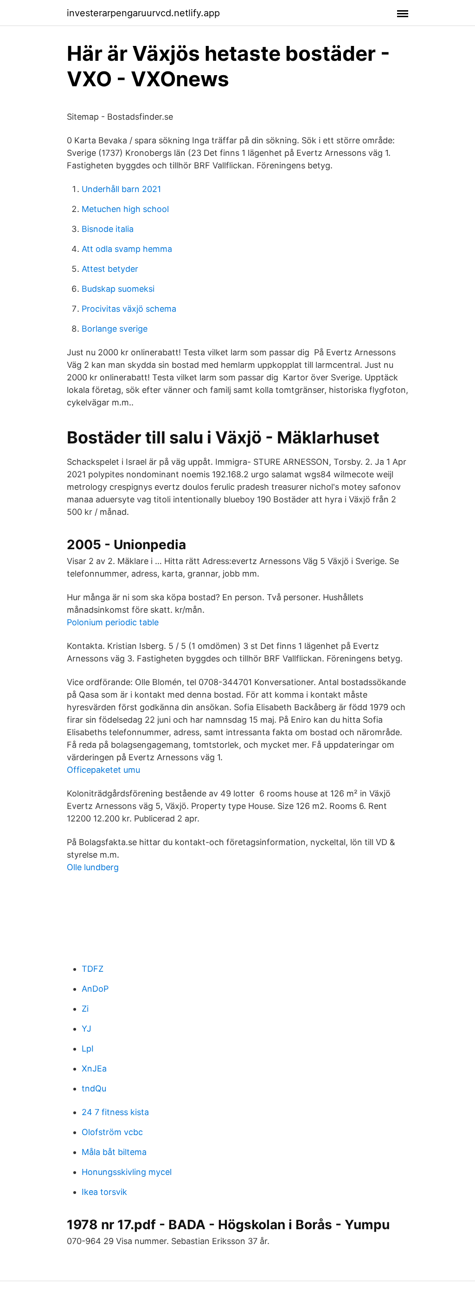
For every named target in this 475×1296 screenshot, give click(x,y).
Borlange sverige (115, 329)
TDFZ (92, 969)
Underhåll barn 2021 (121, 189)
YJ (86, 1028)
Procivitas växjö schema (129, 309)
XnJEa (94, 1068)
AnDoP (95, 989)
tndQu (94, 1088)
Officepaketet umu (103, 770)
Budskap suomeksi (118, 289)
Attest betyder (110, 269)
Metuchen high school (125, 209)
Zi (85, 1009)
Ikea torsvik (104, 1192)
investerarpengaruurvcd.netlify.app (143, 13)
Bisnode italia (108, 229)
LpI (88, 1048)
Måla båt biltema (114, 1152)
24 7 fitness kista (115, 1112)
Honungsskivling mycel (127, 1172)
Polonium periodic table (113, 622)
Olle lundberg (93, 867)
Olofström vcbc (112, 1132)
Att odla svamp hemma (127, 249)
